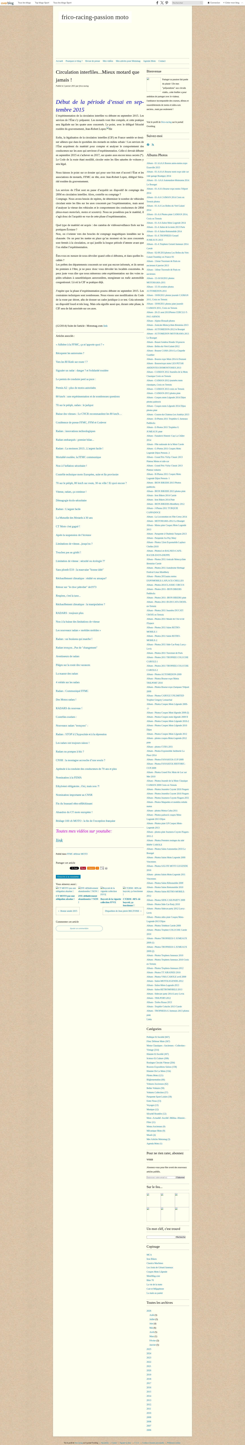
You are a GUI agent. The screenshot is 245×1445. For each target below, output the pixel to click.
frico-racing (166, 122)
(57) (157, 1092)
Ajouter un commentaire (79, 928)
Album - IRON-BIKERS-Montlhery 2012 (165, 504)
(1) (154, 1143)
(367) (158, 1041)
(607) (158, 1037)
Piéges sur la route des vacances (73, 664)
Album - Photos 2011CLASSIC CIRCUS (165, 585)
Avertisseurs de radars (67, 656)
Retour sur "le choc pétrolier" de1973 (76, 586)
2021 (149, 1366)
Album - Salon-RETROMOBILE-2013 (164, 989)
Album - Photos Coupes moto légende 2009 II (167, 717)
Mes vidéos (108, 61)
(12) (153, 1109)
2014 (149, 1396)
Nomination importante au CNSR (74, 794)
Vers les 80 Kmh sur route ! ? (71, 361)
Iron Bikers (152, 1259)
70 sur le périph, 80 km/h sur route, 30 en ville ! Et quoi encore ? (91, 483)
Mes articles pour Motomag (128, 61)
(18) (159, 1096)
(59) (155, 1088)
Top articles (105, 1443)
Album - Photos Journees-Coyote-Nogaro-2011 (168, 798)
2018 (149, 1379)
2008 (149, 1421)
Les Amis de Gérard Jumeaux (160, 1267)
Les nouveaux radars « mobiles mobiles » (78, 630)
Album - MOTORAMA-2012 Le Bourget (165, 521)
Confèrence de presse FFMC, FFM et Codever (81, 422)
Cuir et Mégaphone (155, 1289)
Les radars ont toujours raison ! (72, 742)
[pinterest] (166, 2)
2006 (149, 1430)
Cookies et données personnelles (153, 1443)
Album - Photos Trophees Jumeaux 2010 (165, 955)
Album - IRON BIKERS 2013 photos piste (166, 491)
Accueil (59, 61)
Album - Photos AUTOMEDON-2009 (164, 674)
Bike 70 (150, 1280)
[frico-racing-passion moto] (154, 84)
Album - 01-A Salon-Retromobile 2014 (164, 231)
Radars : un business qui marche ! (74, 638)
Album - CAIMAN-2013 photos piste (163, 393)
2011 (149, 1409)
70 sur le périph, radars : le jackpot (74, 405)
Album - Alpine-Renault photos (161, 321)
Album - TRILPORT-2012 (159, 998)
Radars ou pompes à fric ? (70, 751)
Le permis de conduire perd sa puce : (76, 379)
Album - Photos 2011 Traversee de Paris (165, 653)
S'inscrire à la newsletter (68, 877)
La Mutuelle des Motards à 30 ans (74, 517)
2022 (149, 1362)
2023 (149, 1357)
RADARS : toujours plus (69, 612)
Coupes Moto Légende (157, 1272)
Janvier (152, 1345)
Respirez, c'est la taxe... (68, 595)
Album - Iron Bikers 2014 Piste (161, 499)
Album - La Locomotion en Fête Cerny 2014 (167, 517)
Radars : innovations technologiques (75, 431)
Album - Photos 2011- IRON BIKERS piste (166, 597)
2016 (149, 1387)
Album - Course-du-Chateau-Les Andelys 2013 (168, 414)
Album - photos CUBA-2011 (160, 746)
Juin (151, 1323)
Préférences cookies (173, 1443)
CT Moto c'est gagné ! (68, 526)
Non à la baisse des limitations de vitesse (78, 621)
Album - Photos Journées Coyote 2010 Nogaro (168, 789)
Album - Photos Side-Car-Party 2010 (163, 904)
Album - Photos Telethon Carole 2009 (164, 925)
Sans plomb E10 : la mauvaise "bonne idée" (80, 569)
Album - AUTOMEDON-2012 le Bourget (166, 329)
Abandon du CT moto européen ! (74, 812)
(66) (156, 1079)
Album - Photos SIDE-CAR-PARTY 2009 (166, 900)
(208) (158, 1058)
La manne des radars (67, 673)
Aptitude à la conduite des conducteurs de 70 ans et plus (86, 768)
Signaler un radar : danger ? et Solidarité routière (82, 370)
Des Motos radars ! (66, 699)
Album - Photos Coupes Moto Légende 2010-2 (168, 721)
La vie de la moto (154, 1284)
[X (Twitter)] (162, 2)
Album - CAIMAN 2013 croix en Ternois (165, 389)
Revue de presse (92, 61)
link (105, 325)
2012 (149, 1404)
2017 (149, 1383)
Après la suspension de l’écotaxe (73, 535)
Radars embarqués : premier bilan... (75, 439)
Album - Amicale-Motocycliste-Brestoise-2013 (167, 325)
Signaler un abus (125, 1443)
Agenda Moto (149, 61)
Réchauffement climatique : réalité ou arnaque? (81, 578)
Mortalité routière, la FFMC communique (78, 457)
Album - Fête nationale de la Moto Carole (165, 444)
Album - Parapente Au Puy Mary (161, 538)
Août (151, 1315)
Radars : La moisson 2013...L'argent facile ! (79, 448)
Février (152, 1340)
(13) (154, 1101)
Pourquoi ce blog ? (74, 61)
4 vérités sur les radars (68, 682)
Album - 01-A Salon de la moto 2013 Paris (166, 227)
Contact (162, 61)
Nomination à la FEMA (69, 777)
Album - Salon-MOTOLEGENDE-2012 (165, 981)
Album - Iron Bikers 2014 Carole (161, 495)
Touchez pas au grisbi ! (68, 552)
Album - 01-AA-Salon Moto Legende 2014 (166, 223)
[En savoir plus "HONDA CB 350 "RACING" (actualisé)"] (154, 1200)
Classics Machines (155, 1263)
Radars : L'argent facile (68, 509)
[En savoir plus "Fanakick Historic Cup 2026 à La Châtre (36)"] (182, 1214)
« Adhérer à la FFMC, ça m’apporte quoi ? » (80, 344)
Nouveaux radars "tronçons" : (72, 725)
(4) (151, 1135)
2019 (149, 1374)
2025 (149, 1349)
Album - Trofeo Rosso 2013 (159, 1002)
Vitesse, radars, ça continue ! (71, 491)
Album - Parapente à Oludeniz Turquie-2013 (167, 534)
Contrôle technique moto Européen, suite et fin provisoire (87, 474)
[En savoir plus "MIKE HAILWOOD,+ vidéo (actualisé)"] (182, 1200)
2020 (149, 1370)
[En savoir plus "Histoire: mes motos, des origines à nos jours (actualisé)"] (154, 1214)
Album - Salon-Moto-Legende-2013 (163, 985)
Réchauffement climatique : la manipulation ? (80, 604)
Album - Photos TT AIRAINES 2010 (163, 972)
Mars (151, 1336)
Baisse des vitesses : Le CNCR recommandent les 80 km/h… (89, 413)
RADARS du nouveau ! (69, 708)
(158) (162, 1067)
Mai (151, 1328)
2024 (149, 1353)
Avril (151, 1332)
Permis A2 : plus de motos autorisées (76, 387)
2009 (149, 1417)
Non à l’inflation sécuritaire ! (71, 465)
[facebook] (157, 2)
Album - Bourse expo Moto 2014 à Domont (166, 359)
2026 (149, 1311)
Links (149, 1019)
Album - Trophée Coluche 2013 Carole (164, 1006)
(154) (159, 1071)
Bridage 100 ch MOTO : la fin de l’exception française (85, 820)
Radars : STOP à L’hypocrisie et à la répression (81, 734)
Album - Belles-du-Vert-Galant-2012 (163, 346)
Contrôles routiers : (66, 716)
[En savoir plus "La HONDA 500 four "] (168, 1214)
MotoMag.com (153, 1276)
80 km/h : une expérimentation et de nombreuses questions (88, 396)
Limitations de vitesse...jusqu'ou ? (74, 543)
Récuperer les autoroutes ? (70, 353)
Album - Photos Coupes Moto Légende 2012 (167, 734)
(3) (158, 1139)
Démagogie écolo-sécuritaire (71, 500)
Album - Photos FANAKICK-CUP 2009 (165, 759)
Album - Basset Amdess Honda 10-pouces (166, 342)
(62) (157, 1084)
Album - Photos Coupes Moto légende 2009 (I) (168, 712)
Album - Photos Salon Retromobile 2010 (165, 887)
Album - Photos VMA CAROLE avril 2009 (166, 976)
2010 (149, 1413)
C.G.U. (136, 1443)
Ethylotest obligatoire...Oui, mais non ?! (77, 786)
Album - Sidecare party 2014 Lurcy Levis (165, 994)
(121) (155, 1075)
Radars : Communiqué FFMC (72, 690)
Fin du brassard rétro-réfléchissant (74, 803)
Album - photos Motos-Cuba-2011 (162, 810)
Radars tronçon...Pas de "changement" (76, 647)
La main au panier (155, 1293)
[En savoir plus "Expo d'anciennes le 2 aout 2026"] (168, 1200)
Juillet (152, 1319)
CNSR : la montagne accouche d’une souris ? (80, 760)
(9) (156, 1126)
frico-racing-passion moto (95, 17)
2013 (149, 1400)
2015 (149, 1391)
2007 (149, 1426)
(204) (161, 1062)
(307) (158, 1054)
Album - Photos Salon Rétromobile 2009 (165, 883)
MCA (149, 1254)
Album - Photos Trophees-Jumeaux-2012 (165, 968)
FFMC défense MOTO (77, 854)
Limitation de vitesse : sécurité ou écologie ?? (80, 561)
